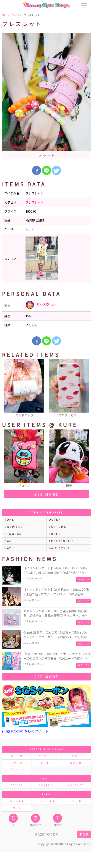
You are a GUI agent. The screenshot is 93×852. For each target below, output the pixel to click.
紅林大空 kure (46, 304)
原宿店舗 (76, 762)
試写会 (76, 756)
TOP (84, 834)
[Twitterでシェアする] (56, 170)
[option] (46, 96)
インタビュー (46, 756)
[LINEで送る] (46, 170)
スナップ (17, 762)
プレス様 (76, 801)
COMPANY (46, 785)
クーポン (46, 762)
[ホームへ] (46, 4)
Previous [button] (7, 388)
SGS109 (17, 785)
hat (8, 548)
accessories (61, 541)
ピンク (30, 229)
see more (46, 494)
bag (8, 541)
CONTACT (76, 785)
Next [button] (85, 388)
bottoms (57, 526)
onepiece (14, 526)
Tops (9, 519)
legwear (13, 534)
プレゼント (17, 769)
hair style (59, 548)
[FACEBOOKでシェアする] (36, 170)
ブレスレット (35, 202)
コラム (17, 808)
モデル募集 (17, 801)
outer (55, 519)
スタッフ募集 (46, 801)
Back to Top (46, 834)
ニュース (16, 756)
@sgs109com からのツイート (25, 731)
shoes (55, 534)
